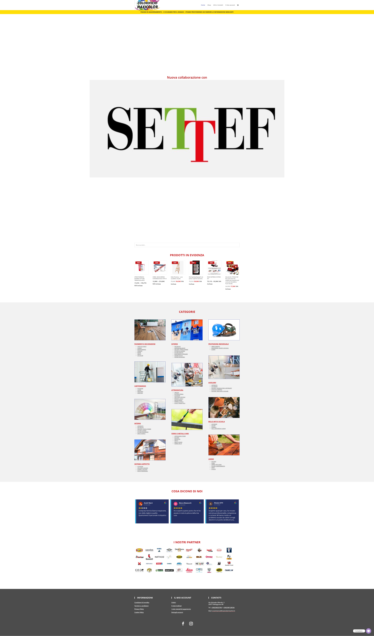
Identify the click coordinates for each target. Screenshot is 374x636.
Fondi (213, 463)
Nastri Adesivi (178, 400)
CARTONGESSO (140, 386)
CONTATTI (216, 597)
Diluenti (176, 437)
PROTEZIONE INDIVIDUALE (218, 344)
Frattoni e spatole (179, 397)
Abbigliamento (215, 346)
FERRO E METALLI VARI (180, 434)
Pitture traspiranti (142, 432)
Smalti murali (141, 433)
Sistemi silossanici (179, 357)
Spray (213, 467)
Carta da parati (141, 346)
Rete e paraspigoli (142, 471)
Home (203, 5)
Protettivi (177, 439)
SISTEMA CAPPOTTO (142, 464)
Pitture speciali (178, 352)
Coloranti (214, 386)
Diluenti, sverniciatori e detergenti (221, 388)
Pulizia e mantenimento (218, 466)
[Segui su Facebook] (183, 623)
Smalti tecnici (178, 442)
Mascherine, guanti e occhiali (220, 348)
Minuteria (140, 391)
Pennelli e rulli (178, 401)
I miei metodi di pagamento (181, 609)
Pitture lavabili (141, 430)
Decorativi (140, 427)
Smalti (139, 354)
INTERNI (137, 424)
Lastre (139, 390)
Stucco (213, 469)
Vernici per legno (216, 464)
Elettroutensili (178, 394)
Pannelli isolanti (142, 469)
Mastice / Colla (178, 398)
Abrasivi (176, 392)
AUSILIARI (212, 383)
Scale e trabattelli (179, 403)
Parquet (139, 351)
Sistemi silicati (178, 355)
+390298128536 (229, 608)
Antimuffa (140, 426)
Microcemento (141, 349)
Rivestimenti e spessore (181, 354)
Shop (209, 5)
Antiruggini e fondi (180, 436)
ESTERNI (174, 344)
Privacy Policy (139, 609)
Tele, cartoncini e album (218, 428)
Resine (139, 352)
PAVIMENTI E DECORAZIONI (144, 344)
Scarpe (213, 349)
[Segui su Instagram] (191, 623)
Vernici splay (178, 443)
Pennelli (213, 427)
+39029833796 (216, 608)
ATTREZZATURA (177, 390)
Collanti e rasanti (142, 468)
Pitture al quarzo (179, 351)
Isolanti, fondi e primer (144, 429)
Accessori (140, 388)
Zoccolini (140, 355)
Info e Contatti (218, 5)
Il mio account (230, 5)
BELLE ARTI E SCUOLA (216, 422)
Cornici (139, 348)
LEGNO (211, 459)
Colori (213, 425)
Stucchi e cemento (216, 389)
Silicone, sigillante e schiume (219, 391)
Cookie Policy (139, 612)
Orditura (140, 393)
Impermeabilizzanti (179, 348)
